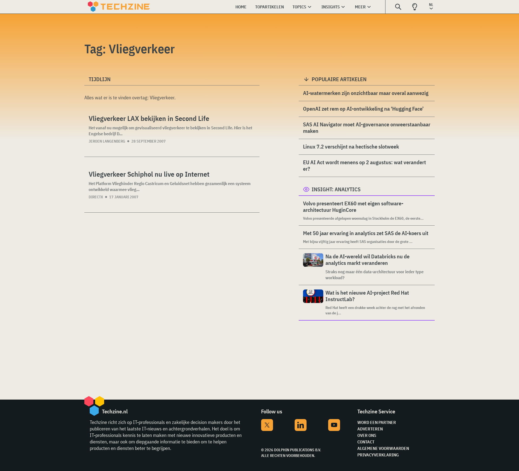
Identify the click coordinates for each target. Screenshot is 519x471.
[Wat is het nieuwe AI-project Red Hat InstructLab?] (313, 302)
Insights (330, 6)
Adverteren (370, 429)
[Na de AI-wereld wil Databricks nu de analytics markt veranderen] (313, 267)
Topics (299, 6)
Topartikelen (269, 6)
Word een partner (376, 422)
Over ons (366, 435)
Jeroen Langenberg (107, 141)
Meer (360, 6)
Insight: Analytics (336, 189)
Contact (365, 441)
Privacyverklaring (378, 454)
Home (241, 6)
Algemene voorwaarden (383, 448)
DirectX (96, 197)
